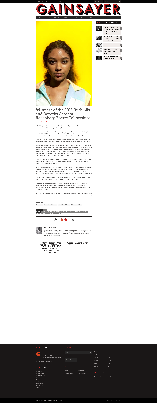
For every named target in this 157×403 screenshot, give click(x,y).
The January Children (42, 213)
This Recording (39, 383)
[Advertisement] (108, 74)
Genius (37, 387)
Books (45, 210)
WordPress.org (82, 373)
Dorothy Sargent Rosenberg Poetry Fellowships (54, 211)
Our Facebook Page (40, 375)
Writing (48, 17)
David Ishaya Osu (42, 122)
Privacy (107, 400)
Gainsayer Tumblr (40, 373)
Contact (60, 1)
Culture (40, 17)
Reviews (92, 17)
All (117, 22)
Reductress (38, 391)
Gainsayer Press (48, 361)
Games (109, 357)
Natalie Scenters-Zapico (75, 211)
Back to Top (117, 342)
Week (105, 22)
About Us (38, 1)
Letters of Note (39, 385)
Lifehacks (110, 360)
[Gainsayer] (78, 9)
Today (99, 22)
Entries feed (81, 370)
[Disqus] (64, 278)
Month (111, 22)
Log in (66, 370)
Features (96, 357)
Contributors (52, 1)
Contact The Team (115, 400)
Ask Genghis (97, 351)
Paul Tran (85, 211)
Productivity (66, 17)
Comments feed (69, 373)
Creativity (83, 17)
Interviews (56, 17)
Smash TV (38, 389)
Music (75, 17)
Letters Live (38, 393)
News (109, 363)
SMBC (37, 381)
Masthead (44, 1)
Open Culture (39, 377)
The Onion (38, 379)
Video (109, 366)
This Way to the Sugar (54, 213)
